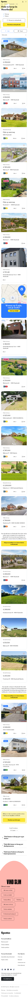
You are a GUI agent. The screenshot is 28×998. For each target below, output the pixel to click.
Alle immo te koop (8, 904)
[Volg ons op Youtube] (11, 969)
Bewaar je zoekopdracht (15, 20)
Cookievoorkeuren (14, 996)
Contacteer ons (21, 962)
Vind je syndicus (8, 918)
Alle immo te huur (8, 890)
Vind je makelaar (8, 909)
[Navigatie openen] (26, 1)
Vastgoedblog (7, 900)
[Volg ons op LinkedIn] (8, 969)
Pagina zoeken (4, 959)
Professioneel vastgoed (10, 914)
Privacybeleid (4, 996)
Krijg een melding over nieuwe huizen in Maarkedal (14, 543)
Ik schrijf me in (8, 979)
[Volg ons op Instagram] (2, 969)
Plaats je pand (4, 942)
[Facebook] (5, 969)
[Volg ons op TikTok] (14, 969)
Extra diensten (21, 965)
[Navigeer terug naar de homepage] (4, 1)
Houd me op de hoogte (14, 820)
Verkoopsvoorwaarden (7, 993)
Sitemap (3, 990)
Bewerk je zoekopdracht (14, 24)
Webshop (19, 900)
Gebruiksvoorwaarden (12, 990)
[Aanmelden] (23, 1)
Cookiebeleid (17, 993)
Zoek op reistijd (8, 895)
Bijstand (20, 959)
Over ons (20, 957)
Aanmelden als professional (7, 957)
